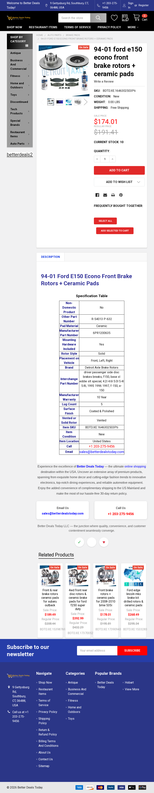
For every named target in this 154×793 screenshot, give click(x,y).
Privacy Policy (109, 27)
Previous (42, 102)
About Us (44, 752)
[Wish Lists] (116, 18)
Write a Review (104, 81)
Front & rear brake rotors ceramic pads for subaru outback (50, 597)
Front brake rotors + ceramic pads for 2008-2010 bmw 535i (105, 597)
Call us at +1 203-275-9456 (20, 716)
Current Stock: (108, 142)
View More (132, 689)
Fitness (15, 76)
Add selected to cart (115, 230)
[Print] (113, 195)
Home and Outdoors (17, 85)
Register (144, 5)
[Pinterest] (121, 195)
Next (85, 102)
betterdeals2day (23, 154)
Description (50, 257)
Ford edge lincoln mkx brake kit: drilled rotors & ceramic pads (133, 597)
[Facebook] (97, 195)
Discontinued (19, 102)
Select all (105, 220)
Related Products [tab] (56, 555)
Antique (15, 53)
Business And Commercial (18, 65)
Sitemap (43, 766)
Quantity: (102, 151)
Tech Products (16, 111)
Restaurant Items (43, 27)
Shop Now (14, 27)
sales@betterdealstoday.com (63, 513)
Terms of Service (77, 27)
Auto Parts (17, 143)
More (132, 27)
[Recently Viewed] (127, 18)
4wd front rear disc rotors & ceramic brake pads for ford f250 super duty (78, 599)
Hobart (129, 682)
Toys (13, 94)
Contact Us (45, 759)
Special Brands (15, 123)
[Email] (105, 195)
